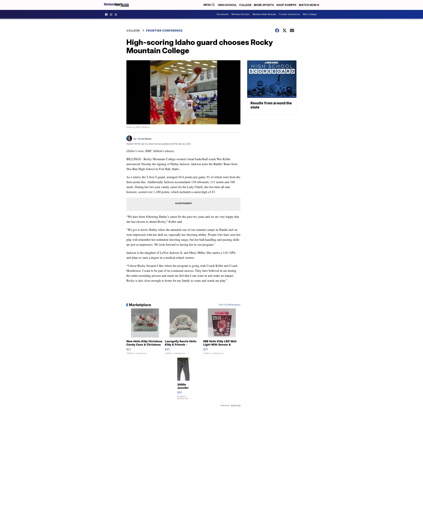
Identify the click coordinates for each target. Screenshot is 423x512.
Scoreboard (223, 14)
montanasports (107, 14)
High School (227, 5)
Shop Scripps (286, 5)
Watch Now (308, 5)
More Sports (264, 5)
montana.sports (112, 14)
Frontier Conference (289, 14)
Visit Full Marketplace (229, 305)
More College (310, 14)
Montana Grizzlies (240, 14)
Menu (207, 4)
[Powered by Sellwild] (235, 405)
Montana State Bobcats (264, 14)
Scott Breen (144, 138)
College (245, 5)
